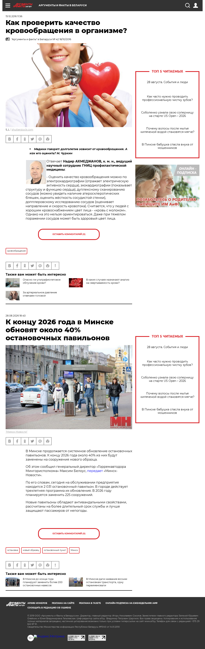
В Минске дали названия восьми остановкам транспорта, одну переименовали (106, 582)
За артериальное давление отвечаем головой (40, 294)
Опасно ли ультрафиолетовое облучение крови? (41, 281)
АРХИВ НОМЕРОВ (37, 603)
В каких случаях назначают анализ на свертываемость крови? (107, 281)
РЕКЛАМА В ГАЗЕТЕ (90, 603)
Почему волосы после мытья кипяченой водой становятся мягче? (167, 130)
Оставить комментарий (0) (68, 234)
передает (95, 471)
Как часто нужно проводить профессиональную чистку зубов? (167, 98)
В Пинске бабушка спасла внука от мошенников (167, 146)
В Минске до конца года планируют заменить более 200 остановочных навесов (42, 582)
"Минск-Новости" (16, 431)
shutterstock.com (22, 129)
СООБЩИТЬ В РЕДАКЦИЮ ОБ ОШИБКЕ (49, 607)
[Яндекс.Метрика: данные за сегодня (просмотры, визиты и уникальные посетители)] (49, 636)
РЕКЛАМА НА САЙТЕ (63, 603)
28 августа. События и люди (167, 82)
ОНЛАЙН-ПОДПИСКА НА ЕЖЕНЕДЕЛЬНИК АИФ (132, 603)
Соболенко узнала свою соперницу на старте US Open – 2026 (167, 114)
